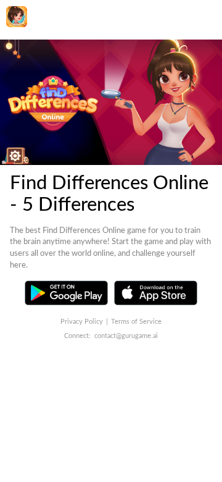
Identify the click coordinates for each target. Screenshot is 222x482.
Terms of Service (136, 321)
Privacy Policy (81, 321)
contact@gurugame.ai (126, 335)
